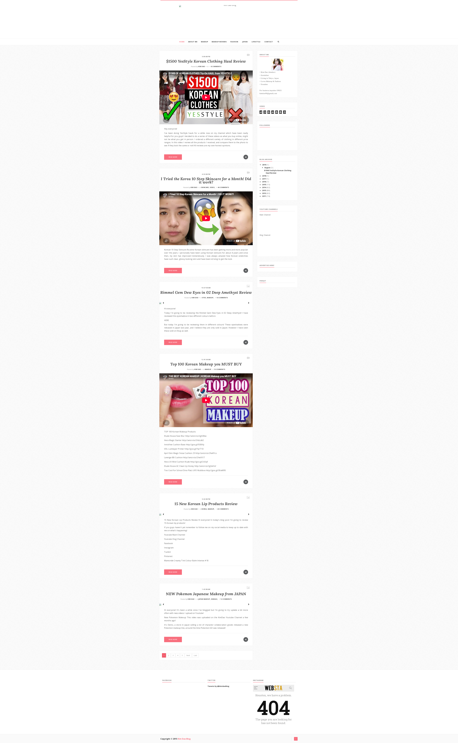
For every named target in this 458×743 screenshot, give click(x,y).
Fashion (234, 42)
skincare (205, 187)
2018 (264, 176)
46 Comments (223, 187)
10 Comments (222, 298)
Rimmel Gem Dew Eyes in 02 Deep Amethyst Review (206, 292)
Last (195, 655)
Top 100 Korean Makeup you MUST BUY (206, 364)
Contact (268, 42)
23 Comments (223, 509)
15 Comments (219, 369)
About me (192, 42)
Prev (163, 303)
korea (204, 509)
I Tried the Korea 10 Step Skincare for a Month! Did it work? (206, 180)
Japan (245, 42)
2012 (264, 193)
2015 (264, 185)
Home (182, 42)
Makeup (204, 42)
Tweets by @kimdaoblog (218, 686)
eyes (204, 298)
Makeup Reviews (219, 42)
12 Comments (226, 599)
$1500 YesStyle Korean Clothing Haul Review (206, 61)
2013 (264, 190)
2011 (264, 196)
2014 (264, 187)
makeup (210, 298)
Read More (173, 157)
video (212, 187)
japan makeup (204, 599)
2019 (264, 165)
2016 (264, 182)
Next (248, 303)
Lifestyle (256, 42)
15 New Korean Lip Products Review (205, 503)
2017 (264, 179)
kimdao (214, 599)
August (267, 168)
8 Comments (216, 66)
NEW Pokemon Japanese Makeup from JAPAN (206, 593)
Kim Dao (201, 66)
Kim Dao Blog (184, 739)
